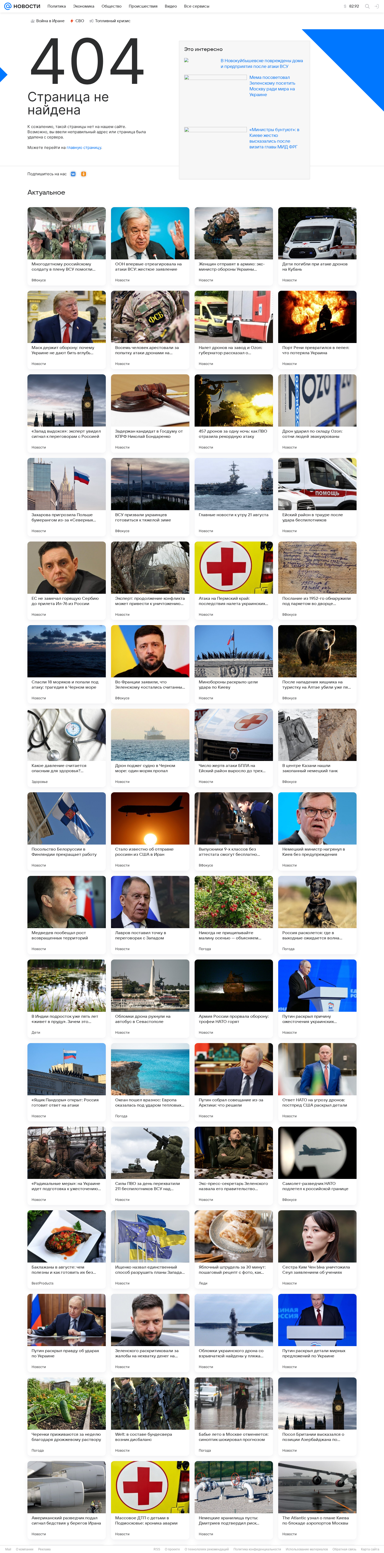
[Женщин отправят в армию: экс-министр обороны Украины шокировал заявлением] (234, 246)
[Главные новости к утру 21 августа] (234, 497)
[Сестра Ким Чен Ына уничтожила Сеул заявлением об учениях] (317, 1249)
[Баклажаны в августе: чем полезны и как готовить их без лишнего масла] (66, 1249)
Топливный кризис (113, 21)
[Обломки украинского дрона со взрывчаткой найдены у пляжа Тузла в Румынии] (234, 1333)
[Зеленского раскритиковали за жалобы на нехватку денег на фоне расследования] (150, 1333)
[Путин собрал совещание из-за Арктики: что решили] (234, 1082)
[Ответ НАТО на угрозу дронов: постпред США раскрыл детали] (317, 1082)
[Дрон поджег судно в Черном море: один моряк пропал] (150, 748)
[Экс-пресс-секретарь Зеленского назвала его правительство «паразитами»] (234, 1166)
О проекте (172, 1549)
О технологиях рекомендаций (207, 1549)
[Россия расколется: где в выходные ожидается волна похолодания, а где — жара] (317, 915)
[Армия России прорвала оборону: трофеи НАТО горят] (234, 998)
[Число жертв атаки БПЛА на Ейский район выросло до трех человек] (234, 748)
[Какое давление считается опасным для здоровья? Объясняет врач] (66, 748)
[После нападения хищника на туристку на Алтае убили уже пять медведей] (317, 664)
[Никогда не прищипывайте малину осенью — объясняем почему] (234, 915)
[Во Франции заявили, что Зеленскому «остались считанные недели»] (150, 664)
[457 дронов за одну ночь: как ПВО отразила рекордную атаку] (234, 413)
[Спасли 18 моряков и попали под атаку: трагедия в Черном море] (66, 664)
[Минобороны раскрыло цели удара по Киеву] (234, 664)
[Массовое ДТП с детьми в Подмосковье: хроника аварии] (150, 1500)
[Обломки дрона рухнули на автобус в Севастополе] (150, 998)
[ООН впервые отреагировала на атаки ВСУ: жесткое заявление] (150, 246)
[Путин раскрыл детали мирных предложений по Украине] (317, 1333)
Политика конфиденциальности (257, 1549)
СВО (79, 21)
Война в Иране (50, 21)
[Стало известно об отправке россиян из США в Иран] (150, 831)
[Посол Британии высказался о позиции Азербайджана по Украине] (317, 1416)
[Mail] (7, 6)
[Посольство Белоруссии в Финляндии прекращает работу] (66, 831)
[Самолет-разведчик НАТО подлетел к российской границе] (317, 1166)
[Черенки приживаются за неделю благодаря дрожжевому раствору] (66, 1416)
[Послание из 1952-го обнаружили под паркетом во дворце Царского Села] (317, 581)
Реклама (44, 1549)
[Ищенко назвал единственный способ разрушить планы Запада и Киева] (150, 1249)
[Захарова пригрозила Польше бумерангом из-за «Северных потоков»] (66, 497)
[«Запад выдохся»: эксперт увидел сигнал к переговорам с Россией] (66, 413)
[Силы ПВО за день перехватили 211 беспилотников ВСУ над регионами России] (150, 1166)
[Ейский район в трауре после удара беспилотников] (317, 497)
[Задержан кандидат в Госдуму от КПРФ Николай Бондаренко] (150, 413)
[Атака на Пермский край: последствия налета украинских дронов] (234, 581)
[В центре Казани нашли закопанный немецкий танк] (317, 748)
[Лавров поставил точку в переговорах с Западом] (150, 915)
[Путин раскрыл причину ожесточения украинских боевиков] (317, 998)
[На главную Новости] (25, 6)
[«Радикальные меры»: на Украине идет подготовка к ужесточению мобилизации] (66, 1166)
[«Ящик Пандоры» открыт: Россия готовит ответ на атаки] (66, 1082)
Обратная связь (344, 1549)
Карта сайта (370, 1549)
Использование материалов (307, 1549)
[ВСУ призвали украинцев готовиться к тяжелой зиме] (150, 497)
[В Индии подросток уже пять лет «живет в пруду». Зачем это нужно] (66, 998)
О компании (24, 1549)
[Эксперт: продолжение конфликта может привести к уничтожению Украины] (150, 581)
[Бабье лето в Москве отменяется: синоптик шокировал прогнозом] (234, 1416)
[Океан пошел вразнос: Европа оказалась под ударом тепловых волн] (150, 1082)
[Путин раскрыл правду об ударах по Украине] (66, 1333)
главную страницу (84, 147)
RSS (157, 1549)
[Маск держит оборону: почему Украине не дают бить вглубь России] (66, 330)
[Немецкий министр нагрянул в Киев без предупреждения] (317, 831)
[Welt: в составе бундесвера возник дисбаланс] (150, 1416)
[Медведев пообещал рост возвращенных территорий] (66, 915)
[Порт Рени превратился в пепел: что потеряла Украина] (317, 330)
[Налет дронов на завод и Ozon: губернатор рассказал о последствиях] (234, 330)
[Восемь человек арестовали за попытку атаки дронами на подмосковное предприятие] (150, 330)
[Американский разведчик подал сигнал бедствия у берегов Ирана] (66, 1500)
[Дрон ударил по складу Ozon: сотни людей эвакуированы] (317, 413)
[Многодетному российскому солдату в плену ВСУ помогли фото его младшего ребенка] (66, 246)
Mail (8, 1549)
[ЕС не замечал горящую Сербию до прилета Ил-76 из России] (66, 581)
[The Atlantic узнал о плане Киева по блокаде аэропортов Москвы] (317, 1500)
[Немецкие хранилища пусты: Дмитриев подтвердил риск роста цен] (234, 1500)
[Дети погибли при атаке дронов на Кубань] (317, 246)
